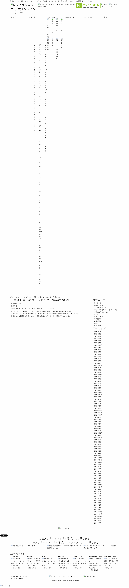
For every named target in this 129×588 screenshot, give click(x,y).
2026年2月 (98, 338)
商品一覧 (32, 17)
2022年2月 (97, 408)
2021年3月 (97, 428)
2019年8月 (98, 467)
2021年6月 (97, 424)
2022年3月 (98, 406)
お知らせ (14, 306)
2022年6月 (98, 404)
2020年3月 (98, 451)
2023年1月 (97, 390)
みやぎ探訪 (97, 319)
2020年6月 (98, 444)
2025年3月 (98, 359)
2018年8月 (98, 494)
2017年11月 (98, 514)
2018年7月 (97, 496)
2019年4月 (98, 476)
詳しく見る (16, 568)
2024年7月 (98, 367)
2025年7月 (98, 352)
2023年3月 (98, 385)
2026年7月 (98, 331)
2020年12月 (98, 433)
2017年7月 (97, 523)
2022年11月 (98, 395)
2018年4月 (98, 503)
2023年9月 (98, 377)
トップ (13, 17)
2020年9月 (98, 440)
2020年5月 (98, 446)
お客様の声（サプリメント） (103, 307)
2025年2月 (98, 361)
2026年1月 (97, 341)
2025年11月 (98, 345)
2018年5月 (98, 500)
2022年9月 (98, 399)
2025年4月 (98, 356)
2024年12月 (98, 363)
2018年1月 (97, 509)
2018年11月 (98, 487)
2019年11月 (98, 460)
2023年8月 (98, 379)
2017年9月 (97, 518)
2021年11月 (98, 413)
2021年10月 (98, 415)
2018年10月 (98, 489)
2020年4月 (98, 449)
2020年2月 (98, 453)
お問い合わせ (106, 17)
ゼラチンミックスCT (46, 81)
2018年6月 (98, 498)
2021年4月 (97, 426)
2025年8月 (98, 349)
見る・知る (51, 17)
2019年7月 (97, 469)
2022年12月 (98, 392)
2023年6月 (98, 381)
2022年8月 (98, 401)
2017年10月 (98, 516)
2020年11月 (98, 435)
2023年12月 (98, 374)
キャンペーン (98, 316)
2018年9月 (98, 491)
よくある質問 (88, 17)
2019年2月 (97, 480)
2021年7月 (97, 422)
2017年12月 (98, 512)
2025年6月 (98, 354)
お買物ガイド (69, 17)
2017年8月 (97, 521)
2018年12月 (98, 485)
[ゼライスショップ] (23, 13)
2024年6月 (98, 370)
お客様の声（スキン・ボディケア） (106, 310)
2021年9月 (97, 417)
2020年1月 (97, 455)
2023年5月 (98, 383)
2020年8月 (98, 442)
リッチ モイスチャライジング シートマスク (40, 205)
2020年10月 (98, 437)
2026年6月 (98, 334)
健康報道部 (97, 321)
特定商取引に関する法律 (19, 576)
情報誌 (96, 323)
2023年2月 (98, 388)
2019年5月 (98, 473)
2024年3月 (98, 372)
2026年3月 (98, 336)
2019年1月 (97, 482)
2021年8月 (97, 419)
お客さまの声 (98, 305)
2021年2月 (97, 431)
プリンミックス (45, 98)
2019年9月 (98, 464)
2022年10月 (98, 397)
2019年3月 (98, 478)
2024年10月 (98, 365)
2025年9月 (98, 347)
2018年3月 (98, 505)
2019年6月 (98, 471)
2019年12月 (98, 458)
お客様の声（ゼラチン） (102, 312)
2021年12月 (98, 410)
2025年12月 (98, 343)
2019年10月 (98, 462)
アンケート (97, 303)
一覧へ (40, 283)
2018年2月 (97, 507)
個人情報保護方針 (17, 578)
